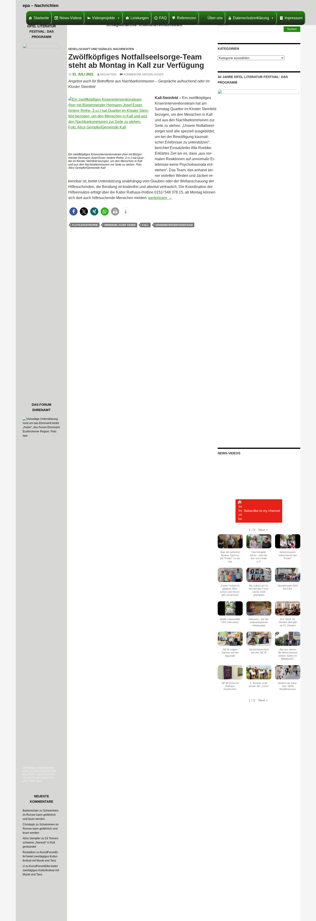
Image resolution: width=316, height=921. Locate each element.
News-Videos (70, 18)
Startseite (41, 18)
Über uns (215, 18)
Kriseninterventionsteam (174, 225)
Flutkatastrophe (85, 225)
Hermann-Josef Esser (120, 225)
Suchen (292, 29)
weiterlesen (160, 198)
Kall (145, 225)
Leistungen (139, 18)
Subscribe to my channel (262, 511)
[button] (73, 211)
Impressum (294, 18)
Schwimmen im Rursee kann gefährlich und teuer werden (41, 815)
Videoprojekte (103, 18)
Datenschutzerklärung (251, 18)
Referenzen (186, 18)
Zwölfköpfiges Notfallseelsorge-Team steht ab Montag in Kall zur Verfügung (136, 61)
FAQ (163, 18)
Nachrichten (123, 49)
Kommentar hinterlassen (144, 74)
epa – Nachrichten (41, 5)
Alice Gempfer (31, 838)
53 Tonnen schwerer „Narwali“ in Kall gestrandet (40, 842)
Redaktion (108, 74)
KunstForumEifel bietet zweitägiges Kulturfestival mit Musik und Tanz (41, 856)
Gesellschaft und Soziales (90, 49)
